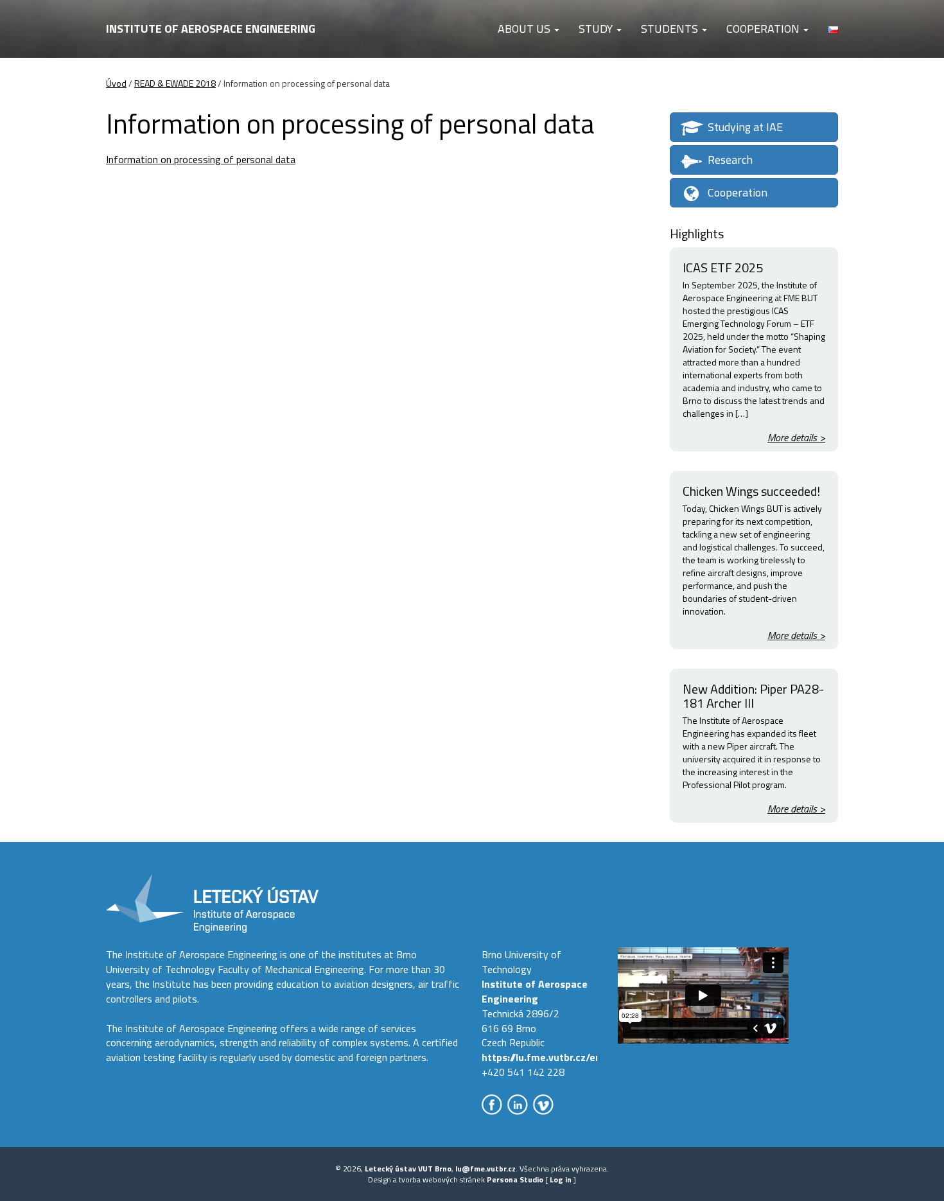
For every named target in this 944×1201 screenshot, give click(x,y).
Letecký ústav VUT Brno (408, 1168)
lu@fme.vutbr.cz (485, 1168)
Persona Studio (515, 1179)
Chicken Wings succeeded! (751, 491)
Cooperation (764, 28)
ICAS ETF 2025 (723, 267)
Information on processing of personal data (200, 159)
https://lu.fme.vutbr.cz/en (541, 1057)
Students (671, 28)
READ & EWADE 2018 (175, 83)
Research (730, 159)
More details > (796, 437)
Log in (561, 1179)
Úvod (116, 83)
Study (597, 28)
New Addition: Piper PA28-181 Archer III (753, 696)
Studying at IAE (745, 127)
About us (525, 28)
